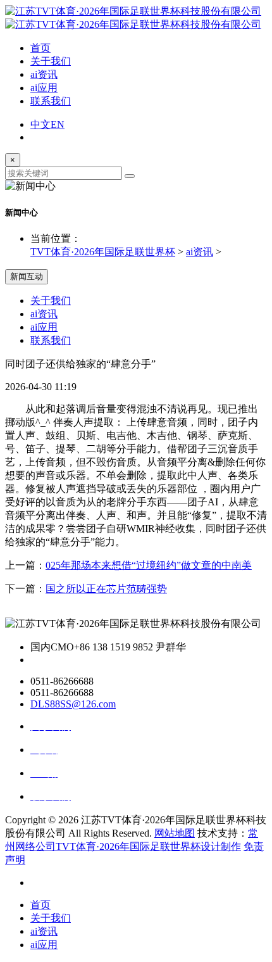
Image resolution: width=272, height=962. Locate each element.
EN (58, 124)
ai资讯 (44, 74)
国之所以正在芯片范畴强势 (106, 588)
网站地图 (174, 833)
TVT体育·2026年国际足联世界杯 (102, 251)
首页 (40, 47)
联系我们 (50, 101)
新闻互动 (26, 276)
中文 (40, 124)
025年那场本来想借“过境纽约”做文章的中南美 (149, 565)
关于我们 (50, 61)
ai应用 (44, 87)
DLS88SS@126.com (73, 704)
